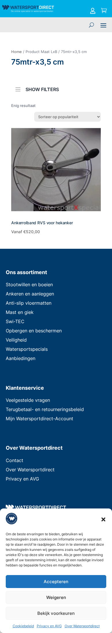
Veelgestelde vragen (28, 400)
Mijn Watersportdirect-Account (39, 418)
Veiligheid (16, 340)
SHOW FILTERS (42, 88)
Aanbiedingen (20, 358)
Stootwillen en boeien (29, 284)
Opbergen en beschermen (34, 331)
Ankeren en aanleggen (30, 294)
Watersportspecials (27, 349)
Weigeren (56, 597)
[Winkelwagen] (104, 10)
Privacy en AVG (49, 626)
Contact (14, 460)
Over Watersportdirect (82, 626)
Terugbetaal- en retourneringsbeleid (45, 409)
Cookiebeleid (23, 626)
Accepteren (56, 581)
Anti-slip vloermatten (28, 303)
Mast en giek (20, 312)
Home (16, 51)
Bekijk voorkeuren (56, 613)
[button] (103, 519)
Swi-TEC (15, 321)
